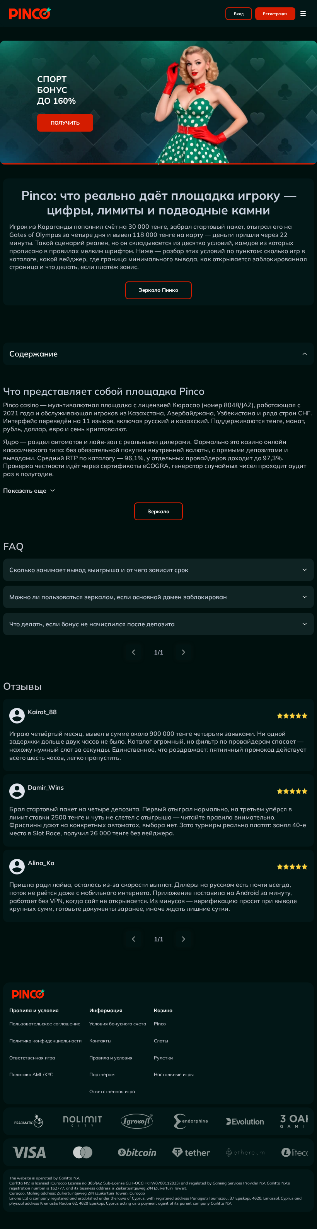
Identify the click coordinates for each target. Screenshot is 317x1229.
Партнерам (101, 1074)
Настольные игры (174, 1074)
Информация (106, 1010)
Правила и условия (34, 1010)
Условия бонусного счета (117, 1024)
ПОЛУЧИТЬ (65, 123)
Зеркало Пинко (158, 290)
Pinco (160, 1024)
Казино (163, 1010)
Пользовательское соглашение (44, 1024)
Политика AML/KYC (31, 1074)
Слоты (161, 1041)
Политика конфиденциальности (45, 1041)
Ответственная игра (32, 1058)
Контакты (100, 1041)
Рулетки (163, 1058)
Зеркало (158, 511)
